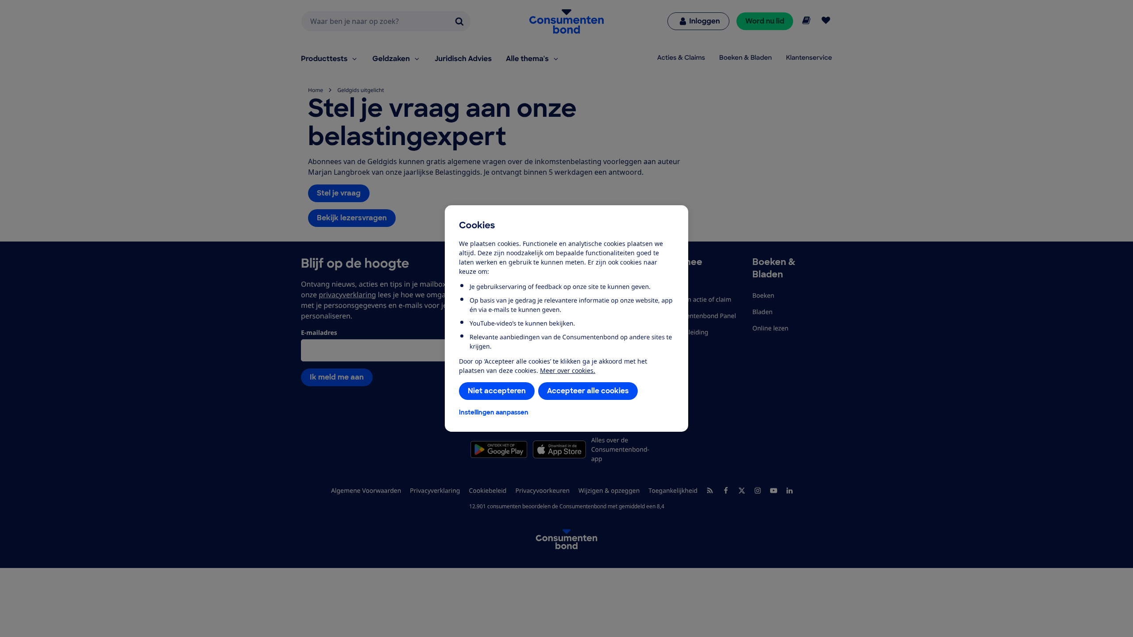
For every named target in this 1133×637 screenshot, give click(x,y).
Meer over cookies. (567, 370)
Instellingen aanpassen (493, 412)
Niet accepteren (497, 390)
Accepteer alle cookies (588, 390)
